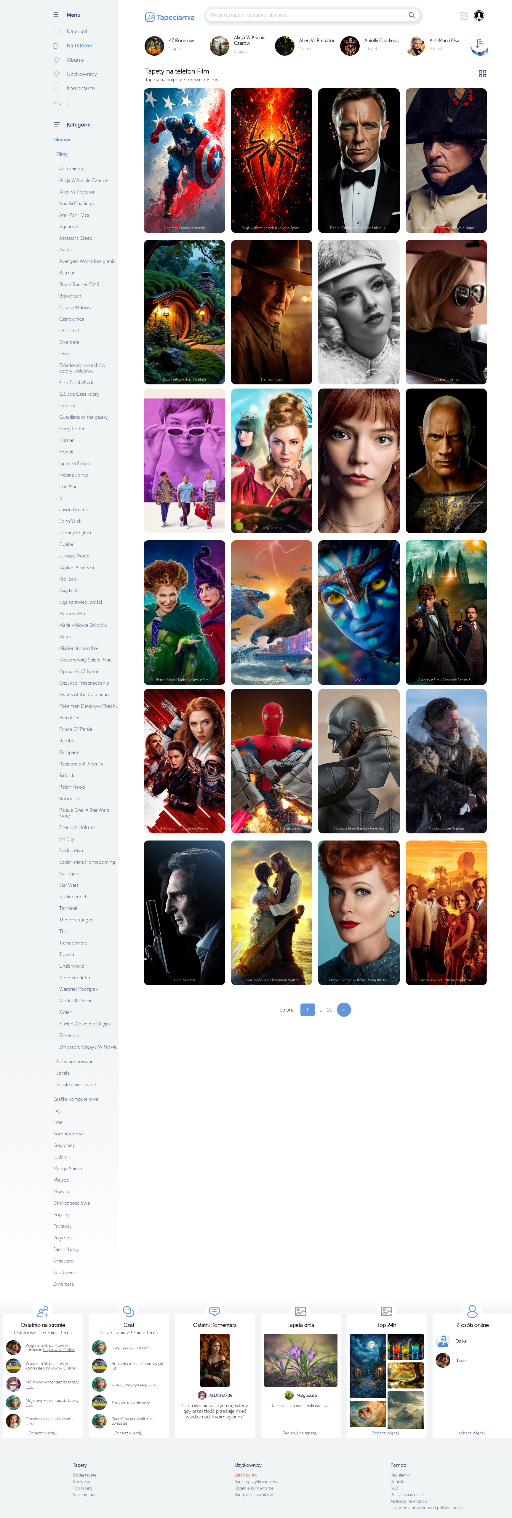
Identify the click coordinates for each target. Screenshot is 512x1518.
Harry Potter (71, 429)
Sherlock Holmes (77, 827)
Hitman (67, 440)
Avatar (65, 250)
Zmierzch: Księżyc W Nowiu (88, 1047)
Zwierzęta (63, 1284)
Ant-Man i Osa (74, 215)
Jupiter (66, 544)
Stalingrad (69, 873)
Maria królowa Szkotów (83, 625)
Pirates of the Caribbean (84, 694)
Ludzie (60, 1157)
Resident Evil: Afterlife (81, 764)
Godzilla (67, 405)
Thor (64, 931)
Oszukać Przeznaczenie (84, 683)
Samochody (66, 1249)
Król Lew (68, 579)
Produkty (62, 1226)
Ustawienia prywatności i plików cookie (427, 1507)
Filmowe (62, 140)
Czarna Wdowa (75, 307)
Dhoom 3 (69, 330)
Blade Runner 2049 (79, 284)
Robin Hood (72, 787)
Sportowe (63, 1272)
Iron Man (68, 486)
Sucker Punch (73, 896)
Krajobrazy (64, 1145)
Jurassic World (74, 556)
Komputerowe (68, 1134)
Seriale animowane (76, 1084)
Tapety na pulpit (161, 79)
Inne (58, 1122)
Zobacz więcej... (43, 1433)
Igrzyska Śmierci (75, 463)
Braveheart (70, 296)
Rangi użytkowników (254, 1494)
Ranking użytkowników (256, 1481)
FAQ (394, 1488)
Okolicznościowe (71, 1203)
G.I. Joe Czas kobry (79, 394)
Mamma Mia (72, 613)
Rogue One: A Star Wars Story (84, 813)
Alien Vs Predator (77, 192)
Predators (69, 717)
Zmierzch (69, 1035)
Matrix (65, 637)
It (60, 498)
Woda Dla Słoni (75, 1001)
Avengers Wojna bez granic (87, 261)
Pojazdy (61, 1214)
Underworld (71, 966)
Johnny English (75, 533)
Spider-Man (71, 850)
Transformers (73, 943)
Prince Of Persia (75, 729)
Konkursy (81, 1481)
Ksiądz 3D (69, 590)
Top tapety (82, 1488)
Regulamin (400, 1475)
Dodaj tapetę (85, 1475)
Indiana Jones (73, 475)
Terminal (68, 908)
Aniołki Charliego (76, 203)
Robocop (69, 798)
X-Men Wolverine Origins (85, 1024)
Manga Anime (67, 1168)
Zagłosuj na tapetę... (301, 1433)
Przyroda (62, 1238)
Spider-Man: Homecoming (87, 862)
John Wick (70, 521)
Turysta (66, 954)
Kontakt (397, 1481)
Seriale (63, 1073)
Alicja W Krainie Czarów (83, 180)
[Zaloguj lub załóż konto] (479, 16)
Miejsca (61, 1180)
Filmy (62, 154)
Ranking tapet (85, 1494)
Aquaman (69, 226)
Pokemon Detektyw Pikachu (88, 706)
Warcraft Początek (78, 989)
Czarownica (71, 319)
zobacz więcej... (472, 1433)
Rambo (67, 741)
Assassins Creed (75, 238)
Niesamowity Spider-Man (85, 660)
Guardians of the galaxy (83, 417)
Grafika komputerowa (75, 1099)
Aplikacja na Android (409, 1501)
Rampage (69, 752)
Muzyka (61, 1191)
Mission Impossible (79, 648)
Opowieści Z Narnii (79, 671)
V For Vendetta (74, 977)
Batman (67, 273)
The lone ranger (75, 920)
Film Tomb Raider (77, 382)
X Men (65, 1012)
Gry (57, 1110)
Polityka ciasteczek (408, 1494)
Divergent (69, 342)
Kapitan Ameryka (76, 567)
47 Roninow (71, 169)
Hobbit (66, 452)
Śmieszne (63, 1261)
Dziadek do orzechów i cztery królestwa (83, 368)
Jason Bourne (73, 509)
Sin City (66, 839)
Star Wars (69, 885)
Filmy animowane (75, 1061)
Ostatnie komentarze (254, 1488)
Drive (64, 354)
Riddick (66, 775)
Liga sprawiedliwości (80, 602)
